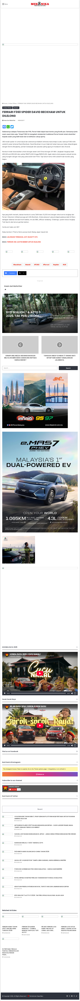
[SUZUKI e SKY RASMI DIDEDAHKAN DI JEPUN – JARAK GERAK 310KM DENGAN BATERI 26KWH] (7, 836)
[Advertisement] (40, 27)
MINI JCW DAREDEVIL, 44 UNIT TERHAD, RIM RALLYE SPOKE (24, 314)
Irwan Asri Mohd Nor (9, 120)
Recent (40, 809)
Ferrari (46, 265)
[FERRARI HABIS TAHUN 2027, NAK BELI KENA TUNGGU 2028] (10, 920)
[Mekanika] (40, 3)
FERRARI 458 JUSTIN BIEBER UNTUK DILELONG (24, 242)
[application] (40, 673)
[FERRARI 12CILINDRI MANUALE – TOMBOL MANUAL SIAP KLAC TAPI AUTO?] (30, 920)
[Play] (5, 693)
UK (65, 265)
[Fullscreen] (75, 693)
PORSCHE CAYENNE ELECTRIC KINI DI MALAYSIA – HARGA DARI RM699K (38, 869)
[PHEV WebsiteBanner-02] (40, 532)
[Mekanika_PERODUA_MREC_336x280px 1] (18, 563)
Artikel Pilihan (12, 103)
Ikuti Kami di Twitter (10, 796)
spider (56, 265)
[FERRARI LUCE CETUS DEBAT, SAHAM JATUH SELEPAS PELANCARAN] (69, 920)
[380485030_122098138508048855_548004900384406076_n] (40, 568)
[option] (40, 313)
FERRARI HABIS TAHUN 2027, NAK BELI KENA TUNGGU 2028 (9, 928)
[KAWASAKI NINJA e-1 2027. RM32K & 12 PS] (7, 845)
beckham (17, 265)
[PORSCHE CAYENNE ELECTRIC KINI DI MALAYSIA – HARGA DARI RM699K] (7, 871)
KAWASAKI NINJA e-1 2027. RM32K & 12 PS (28, 843)
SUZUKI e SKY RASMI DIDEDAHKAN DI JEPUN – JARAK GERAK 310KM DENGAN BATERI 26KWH (45, 834)
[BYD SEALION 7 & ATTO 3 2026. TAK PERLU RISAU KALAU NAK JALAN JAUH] (7, 898)
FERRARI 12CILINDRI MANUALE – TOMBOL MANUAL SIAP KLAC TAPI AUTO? (30, 929)
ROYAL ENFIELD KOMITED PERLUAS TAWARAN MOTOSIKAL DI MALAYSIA (38, 878)
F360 (37, 265)
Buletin (16, 108)
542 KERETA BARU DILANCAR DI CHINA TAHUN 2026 (31, 852)
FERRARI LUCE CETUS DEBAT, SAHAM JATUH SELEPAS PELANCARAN (68, 928)
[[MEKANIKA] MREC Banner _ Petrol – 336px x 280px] (35, 427)
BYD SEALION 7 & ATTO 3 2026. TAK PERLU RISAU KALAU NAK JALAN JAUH (39, 895)
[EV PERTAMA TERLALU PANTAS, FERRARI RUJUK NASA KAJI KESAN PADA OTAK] (10, 942)
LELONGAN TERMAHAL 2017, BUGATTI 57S (22, 237)
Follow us (40, 774)
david (28, 265)
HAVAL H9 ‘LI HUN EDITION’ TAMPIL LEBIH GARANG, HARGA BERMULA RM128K (40, 860)
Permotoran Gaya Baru (36, 996)
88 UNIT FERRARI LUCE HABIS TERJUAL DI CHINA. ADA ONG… (48, 928)
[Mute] (72, 693)
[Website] (5, 289)
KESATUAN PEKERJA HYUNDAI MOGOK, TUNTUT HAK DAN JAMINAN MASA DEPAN (41, 887)
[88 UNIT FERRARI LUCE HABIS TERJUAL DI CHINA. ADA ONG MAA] (49, 920)
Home (5, 103)
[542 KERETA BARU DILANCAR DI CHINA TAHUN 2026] (7, 854)
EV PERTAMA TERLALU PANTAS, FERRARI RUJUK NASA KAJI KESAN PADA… (10, 952)
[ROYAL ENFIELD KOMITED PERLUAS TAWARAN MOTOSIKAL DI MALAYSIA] (7, 880)
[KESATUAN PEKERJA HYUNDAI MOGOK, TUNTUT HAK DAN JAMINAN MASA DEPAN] (7, 889)
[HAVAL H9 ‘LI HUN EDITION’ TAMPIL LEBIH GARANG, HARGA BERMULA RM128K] (7, 863)
